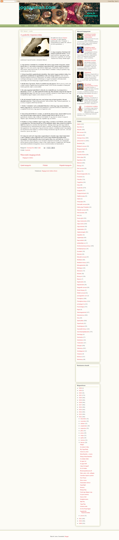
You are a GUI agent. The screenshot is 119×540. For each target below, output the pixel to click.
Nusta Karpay (81, 290)
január (82, 515)
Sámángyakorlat (81, 312)
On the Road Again (85, 508)
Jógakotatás (80, 229)
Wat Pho (82, 501)
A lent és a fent (84, 451)
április (82, 437)
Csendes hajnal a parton (87, 475)
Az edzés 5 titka (84, 447)
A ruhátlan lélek (84, 459)
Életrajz (81, 25)
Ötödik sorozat (81, 293)
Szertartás (80, 337)
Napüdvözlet (80, 284)
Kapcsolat (73, 25)
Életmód (79, 163)
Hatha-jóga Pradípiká (83, 207)
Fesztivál (79, 176)
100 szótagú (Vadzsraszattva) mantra (91, 84)
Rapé (78, 309)
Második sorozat (81, 257)
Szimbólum (80, 340)
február (82, 442)
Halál (78, 198)
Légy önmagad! (84, 466)
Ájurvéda (79, 127)
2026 (80, 388)
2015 (80, 409)
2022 (80, 393)
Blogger (66, 536)
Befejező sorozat (81, 146)
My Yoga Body (84, 449)
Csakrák (79, 151)
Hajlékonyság (81, 196)
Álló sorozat (80, 132)
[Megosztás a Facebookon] (52, 148)
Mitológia (79, 268)
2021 (80, 395)
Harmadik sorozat (82, 204)
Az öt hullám (83, 468)
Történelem (80, 342)
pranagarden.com (82, 295)
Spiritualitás (80, 320)
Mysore (79, 279)
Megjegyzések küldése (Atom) (49, 171)
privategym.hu (81, 304)
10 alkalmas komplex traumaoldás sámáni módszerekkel (90, 35)
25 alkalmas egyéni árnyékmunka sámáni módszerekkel (90, 49)
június (82, 433)
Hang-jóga (80, 201)
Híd (78, 215)
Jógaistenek (87, 72)
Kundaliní (79, 251)
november (83, 421)
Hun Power (83, 478)
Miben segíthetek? (42, 25)
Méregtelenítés (81, 265)
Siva (78, 318)
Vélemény (80, 348)
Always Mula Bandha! (86, 456)
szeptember (83, 426)
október (82, 423)
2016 (80, 407)
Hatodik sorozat (81, 210)
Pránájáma (80, 298)
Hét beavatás (80, 212)
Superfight (83, 485)
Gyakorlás (27, 150)
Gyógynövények (81, 193)
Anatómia (79, 135)
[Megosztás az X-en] (51, 148)
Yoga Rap (83, 504)
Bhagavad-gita (81, 149)
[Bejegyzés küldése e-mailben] (44, 147)
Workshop (80, 359)
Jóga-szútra (80, 223)
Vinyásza (79, 354)
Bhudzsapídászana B (86, 470)
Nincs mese (83, 480)
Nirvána (82, 487)
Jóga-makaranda (82, 221)
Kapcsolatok (80, 240)
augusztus (83, 428)
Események (31, 25)
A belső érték (83, 506)
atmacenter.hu (81, 140)
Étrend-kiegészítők (82, 174)
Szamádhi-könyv (81, 329)
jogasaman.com (37, 7)
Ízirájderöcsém (84, 499)
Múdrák (79, 273)
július (82, 430)
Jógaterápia (80, 237)
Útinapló (79, 345)
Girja (78, 185)
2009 (80, 523)
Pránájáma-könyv (82, 301)
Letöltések (89, 25)
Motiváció (79, 270)
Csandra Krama (81, 154)
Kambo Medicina (54, 25)
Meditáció (79, 259)
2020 (80, 397)
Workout (79, 356)
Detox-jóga (80, 157)
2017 (80, 404)
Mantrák (79, 254)
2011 (80, 518)
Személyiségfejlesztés (83, 331)
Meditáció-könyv (81, 262)
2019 (80, 400)
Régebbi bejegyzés (66, 165)
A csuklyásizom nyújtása (91, 106)
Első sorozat (80, 168)
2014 (80, 412)
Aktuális (79, 129)
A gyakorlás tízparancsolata (85, 511)
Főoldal (23, 25)
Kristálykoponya (81, 248)
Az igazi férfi (83, 463)
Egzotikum (80, 160)
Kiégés (82, 444)
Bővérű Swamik (88, 96)
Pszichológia (80, 306)
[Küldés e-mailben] (47, 148)
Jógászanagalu (81, 232)
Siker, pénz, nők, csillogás (87, 473)
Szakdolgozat (81, 326)
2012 (80, 416)
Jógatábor (80, 235)
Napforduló (80, 282)
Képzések (64, 25)
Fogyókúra (80, 182)
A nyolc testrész (84, 494)
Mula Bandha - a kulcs (86, 454)
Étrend (79, 171)
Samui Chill (83, 497)
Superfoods (80, 323)
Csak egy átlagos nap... (86, 492)
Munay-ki (79, 276)
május (82, 435)
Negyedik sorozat (82, 287)
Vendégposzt (80, 351)
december (83, 418)
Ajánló (78, 124)
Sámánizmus (80, 315)
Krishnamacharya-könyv (83, 246)
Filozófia (79, 179)
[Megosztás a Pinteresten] (54, 148)
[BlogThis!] (49, 148)
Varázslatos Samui (85, 482)
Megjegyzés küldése (28, 157)
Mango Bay (83, 489)
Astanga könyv (81, 138)
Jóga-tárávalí (80, 226)
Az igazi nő (83, 461)
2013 (80, 414)
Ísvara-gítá (80, 218)
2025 (80, 390)
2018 (80, 402)
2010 (80, 521)
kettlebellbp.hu (81, 243)
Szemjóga (80, 334)
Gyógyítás (80, 190)
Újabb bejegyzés (25, 165)
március (82, 440)
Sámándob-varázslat (90, 60)
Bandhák (79, 143)
